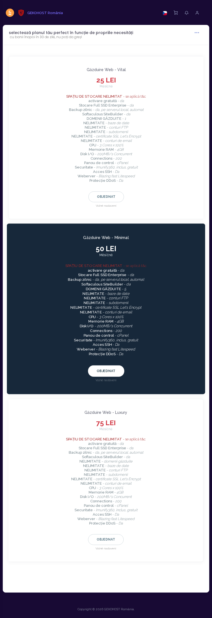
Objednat (106, 197)
